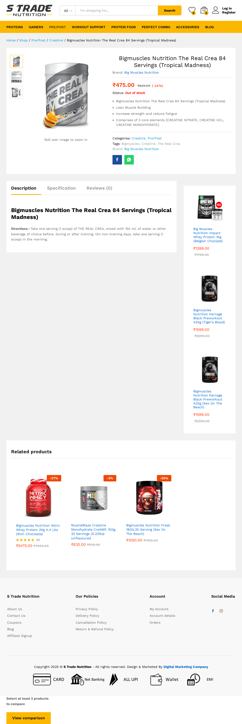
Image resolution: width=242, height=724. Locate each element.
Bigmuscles (130, 144)
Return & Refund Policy (95, 629)
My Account (159, 609)
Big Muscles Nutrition (141, 72)
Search (169, 10)
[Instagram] (221, 611)
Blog (209, 27)
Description (23, 188)
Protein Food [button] (123, 27)
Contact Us (16, 615)
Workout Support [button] (88, 27)
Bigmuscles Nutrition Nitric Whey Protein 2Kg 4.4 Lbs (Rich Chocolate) (38, 530)
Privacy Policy (87, 609)
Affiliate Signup (19, 636)
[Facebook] (213, 611)
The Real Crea (169, 144)
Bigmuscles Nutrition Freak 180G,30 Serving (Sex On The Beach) (148, 529)
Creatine (139, 138)
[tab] (26, 190)
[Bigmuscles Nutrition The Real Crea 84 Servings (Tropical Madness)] (117, 159)
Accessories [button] (187, 27)
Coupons (14, 622)
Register (229, 12)
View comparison (28, 718)
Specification (61, 188)
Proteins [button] (14, 27)
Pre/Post (155, 138)
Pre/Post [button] (57, 27)
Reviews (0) (99, 188)
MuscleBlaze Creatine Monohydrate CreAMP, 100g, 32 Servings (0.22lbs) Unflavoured (93, 531)
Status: (118, 93)
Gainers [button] (36, 27)
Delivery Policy (87, 615)
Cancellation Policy (91, 622)
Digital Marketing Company (186, 667)
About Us (14, 609)
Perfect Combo (156, 27)
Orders (155, 622)
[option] (38, 517)
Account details (162, 615)
